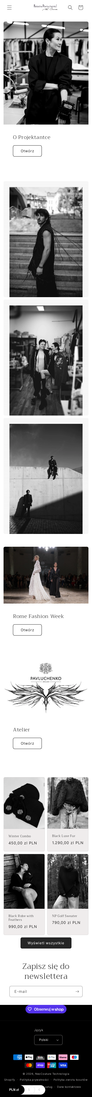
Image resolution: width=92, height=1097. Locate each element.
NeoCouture (43, 1073)
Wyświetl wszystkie (46, 943)
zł (14, 1090)
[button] (9, 7)
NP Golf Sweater (64, 916)
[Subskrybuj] (77, 991)
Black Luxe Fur (63, 836)
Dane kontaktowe (69, 1086)
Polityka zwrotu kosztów (71, 1079)
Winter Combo (19, 836)
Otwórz (27, 151)
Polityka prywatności (34, 1079)
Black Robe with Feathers (21, 918)
